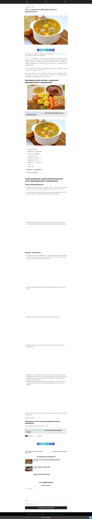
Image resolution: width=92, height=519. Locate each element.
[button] (27, 2)
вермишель (29, 169)
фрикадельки (38, 169)
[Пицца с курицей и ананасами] (29, 476)
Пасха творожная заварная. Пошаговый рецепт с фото (34, 452)
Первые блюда (28, 58)
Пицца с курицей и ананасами (41, 474)
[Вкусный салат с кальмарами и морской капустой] (29, 461)
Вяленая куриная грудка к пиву (41, 467)
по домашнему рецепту (61, 53)
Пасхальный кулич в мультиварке (59, 451)
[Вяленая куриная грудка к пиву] (29, 468)
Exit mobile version (46, 517)
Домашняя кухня (32, 5)
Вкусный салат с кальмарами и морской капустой (46, 459)
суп (33, 169)
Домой (26, 5)
